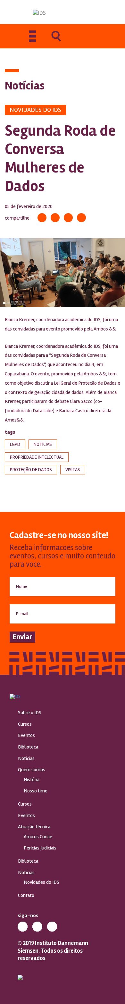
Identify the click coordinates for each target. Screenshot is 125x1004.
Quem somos (31, 769)
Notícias (26, 758)
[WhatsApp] (81, 217)
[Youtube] (52, 927)
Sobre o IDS (29, 712)
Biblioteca (28, 747)
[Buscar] (56, 40)
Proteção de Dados (31, 470)
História (31, 779)
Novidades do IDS (35, 110)
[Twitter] (55, 217)
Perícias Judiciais (40, 848)
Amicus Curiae (38, 836)
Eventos (26, 735)
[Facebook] (42, 217)
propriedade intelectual (36, 457)
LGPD (15, 444)
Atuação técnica (34, 827)
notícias (43, 444)
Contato (26, 895)
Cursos (25, 724)
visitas (72, 470)
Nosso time (35, 791)
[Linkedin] (68, 217)
